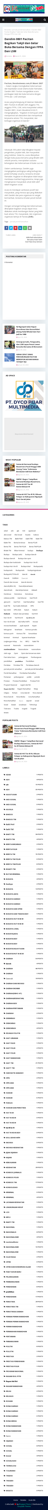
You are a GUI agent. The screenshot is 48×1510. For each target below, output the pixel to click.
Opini (16, 653)
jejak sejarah (24, 626)
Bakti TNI (39, 539)
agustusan (32, 531)
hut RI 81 (35, 614)
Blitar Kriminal (19, 550)
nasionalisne (36, 649)
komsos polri (8, 633)
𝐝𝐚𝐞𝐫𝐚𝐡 (33, 574)
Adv (23, 531)
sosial (37, 701)
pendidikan (8, 661)
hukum (26, 610)
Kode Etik (32, 1500)
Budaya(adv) (38, 566)
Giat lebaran (22, 598)
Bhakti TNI (7, 550)
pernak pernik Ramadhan (21, 30)
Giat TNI (41, 602)
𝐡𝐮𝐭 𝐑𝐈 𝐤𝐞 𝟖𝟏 (30, 618)
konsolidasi (33, 633)
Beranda (7, 30)
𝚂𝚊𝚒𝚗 (21, 701)
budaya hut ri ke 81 (31, 562)
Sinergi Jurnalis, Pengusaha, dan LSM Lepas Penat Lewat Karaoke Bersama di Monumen (29, 344)
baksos (36, 535)
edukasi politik (9, 598)
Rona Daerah (8, 697)
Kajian (34, 626)
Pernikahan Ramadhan (28, 673)
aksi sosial (7, 535)
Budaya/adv (20, 570)
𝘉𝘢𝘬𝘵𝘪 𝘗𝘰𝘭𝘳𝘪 (19, 539)
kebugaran (8, 630)
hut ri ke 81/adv (9, 622)
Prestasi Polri (35, 681)
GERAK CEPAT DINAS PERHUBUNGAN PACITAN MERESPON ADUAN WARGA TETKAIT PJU (27, 358)
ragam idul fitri (25, 685)
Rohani (14, 693)
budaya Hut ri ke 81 (11, 566)
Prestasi (7, 681)
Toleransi (7, 709)
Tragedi (33, 709)
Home (15, 1500)
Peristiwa (7, 665)
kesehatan (18, 630)
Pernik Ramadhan (10, 673)
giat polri (7, 602)
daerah (24, 574)
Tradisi (16, 709)
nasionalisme (29, 645)
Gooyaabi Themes (24, 1506)
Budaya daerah (9, 558)
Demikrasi (7, 594)
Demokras (18, 594)
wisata (6, 713)
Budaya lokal (25, 566)
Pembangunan (36, 657)
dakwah (34, 590)
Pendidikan (30, 661)
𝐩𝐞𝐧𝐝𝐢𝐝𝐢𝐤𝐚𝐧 (19, 661)
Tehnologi (33, 705)
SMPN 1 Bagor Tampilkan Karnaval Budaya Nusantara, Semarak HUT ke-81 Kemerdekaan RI (28, 483)
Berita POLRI (32, 543)
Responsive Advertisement (24, 434)
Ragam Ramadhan (24, 689)
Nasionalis (17, 645)
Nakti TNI (35, 641)
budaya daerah (30, 554)
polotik (37, 677)
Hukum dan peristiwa (21, 614)
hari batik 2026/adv (20, 606)
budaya (30, 550)
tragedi (24, 709)
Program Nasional (10, 685)
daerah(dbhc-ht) (10, 586)
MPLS (27, 641)
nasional (7, 645)
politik (29, 677)
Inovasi (35, 622)
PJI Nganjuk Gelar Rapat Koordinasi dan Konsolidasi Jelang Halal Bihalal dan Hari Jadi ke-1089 (28, 330)
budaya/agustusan (34, 570)
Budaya (6, 554)
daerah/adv (8, 590)
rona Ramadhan (34, 697)
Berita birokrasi (19, 543)
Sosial (6, 705)
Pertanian (7, 677)
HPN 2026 (17, 610)
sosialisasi (22, 705)
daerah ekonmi (26, 582)
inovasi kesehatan (10, 626)
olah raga (7, 653)
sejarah (29, 701)
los (21, 641)
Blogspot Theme (25, 1504)
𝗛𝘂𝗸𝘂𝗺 (7, 614)
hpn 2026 (7, 610)
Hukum (34, 610)
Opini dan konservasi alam (30, 653)
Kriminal (16, 637)
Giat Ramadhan (29, 602)
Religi (36, 689)
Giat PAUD (33, 598)
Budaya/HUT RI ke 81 (11, 574)
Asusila (27, 535)
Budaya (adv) (17, 554)
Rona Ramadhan (10, 701)
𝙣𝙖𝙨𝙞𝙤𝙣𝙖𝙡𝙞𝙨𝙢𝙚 (9, 649)
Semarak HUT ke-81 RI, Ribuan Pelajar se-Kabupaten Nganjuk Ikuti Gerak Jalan (29, 496)
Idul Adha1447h (24, 622)
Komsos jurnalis (31, 630)
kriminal (7, 637)
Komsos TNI (21, 633)
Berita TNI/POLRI (35, 547)
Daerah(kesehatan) (26, 586)
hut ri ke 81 (8, 618)
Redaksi (9, 56)
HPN (32, 606)
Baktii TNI (7, 543)
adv (12, 531)
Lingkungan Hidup (10, 641)
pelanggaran (23, 657)
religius (6, 693)
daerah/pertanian (21, 590)
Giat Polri (17, 602)
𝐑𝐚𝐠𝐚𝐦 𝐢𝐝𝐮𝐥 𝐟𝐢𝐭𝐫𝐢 (9, 689)
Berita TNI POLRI (20, 547)
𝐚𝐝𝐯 (18, 531)
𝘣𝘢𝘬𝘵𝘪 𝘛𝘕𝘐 (29, 539)
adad (6, 531)
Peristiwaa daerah (32, 665)
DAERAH (15, 578)
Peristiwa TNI (18, 665)
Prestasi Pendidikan (20, 681)
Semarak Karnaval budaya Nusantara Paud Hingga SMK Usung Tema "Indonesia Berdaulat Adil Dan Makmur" (28, 468)
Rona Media (21, 697)
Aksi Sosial (18, 535)
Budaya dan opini (24, 558)
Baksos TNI (8, 539)
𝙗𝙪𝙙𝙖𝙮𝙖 (39, 550)
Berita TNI (7, 547)
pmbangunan (19, 677)
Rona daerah (37, 693)
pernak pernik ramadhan (13, 669)
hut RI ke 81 (19, 618)
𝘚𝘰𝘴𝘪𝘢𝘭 (13, 705)
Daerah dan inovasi (11, 582)
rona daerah (25, 693)
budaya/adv (8, 570)
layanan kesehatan (28, 637)
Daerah (6, 578)
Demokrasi (29, 594)
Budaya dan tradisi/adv (12, 562)
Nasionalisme (23, 649)
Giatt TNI (7, 606)
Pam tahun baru (9, 657)
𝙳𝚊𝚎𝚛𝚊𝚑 (25, 578)
